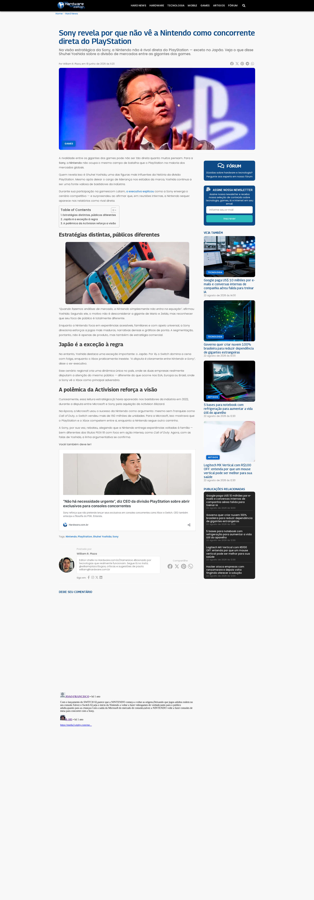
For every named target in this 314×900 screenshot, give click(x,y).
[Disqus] (127, 642)
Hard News (138, 5)
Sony (115, 536)
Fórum (232, 5)
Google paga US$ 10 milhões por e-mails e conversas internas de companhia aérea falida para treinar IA (229, 286)
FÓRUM (234, 166)
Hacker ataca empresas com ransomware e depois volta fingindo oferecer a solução (225, 570)
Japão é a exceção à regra (80, 219)
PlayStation (85, 536)
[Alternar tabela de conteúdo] (112, 210)
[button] (232, 63)
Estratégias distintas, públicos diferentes (89, 215)
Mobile (192, 5)
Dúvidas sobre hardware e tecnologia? (229, 172)
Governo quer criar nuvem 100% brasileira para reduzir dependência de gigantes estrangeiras (229, 348)
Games (205, 5)
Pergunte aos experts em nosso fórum (230, 176)
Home (59, 13)
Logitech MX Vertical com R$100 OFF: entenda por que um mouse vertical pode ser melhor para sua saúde (228, 471)
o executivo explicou (140, 191)
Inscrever (229, 218)
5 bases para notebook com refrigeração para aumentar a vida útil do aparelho (228, 408)
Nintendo (71, 536)
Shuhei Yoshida (102, 536)
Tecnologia (175, 5)
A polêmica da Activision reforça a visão (89, 223)
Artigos (219, 5)
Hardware (156, 5)
